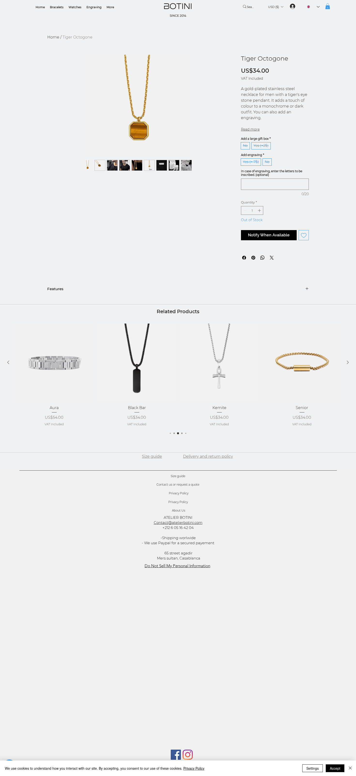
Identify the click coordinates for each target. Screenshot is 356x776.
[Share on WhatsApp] (262, 270)
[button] (275, 6)
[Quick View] (54, 375)
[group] (178, 387)
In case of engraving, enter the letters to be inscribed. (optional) (271, 185)
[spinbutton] (252, 223)
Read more (250, 142)
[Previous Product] (8, 375)
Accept (335, 768)
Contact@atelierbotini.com (178, 535)
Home (53, 37)
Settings (312, 768)
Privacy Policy (193, 768)
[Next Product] (348, 375)
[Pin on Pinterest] (253, 270)
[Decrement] (245, 223)
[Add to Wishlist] (304, 248)
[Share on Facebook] (244, 270)
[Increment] (260, 223)
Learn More (280, 91)
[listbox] (275, 6)
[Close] (350, 768)
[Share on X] (272, 270)
